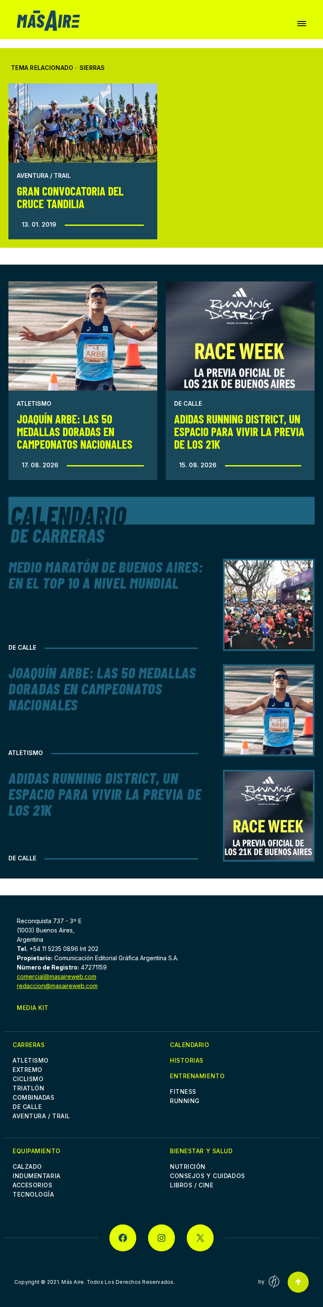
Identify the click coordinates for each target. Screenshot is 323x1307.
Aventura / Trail (44, 175)
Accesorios (33, 1185)
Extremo (27, 1069)
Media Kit (33, 1007)
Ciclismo (28, 1078)
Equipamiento (37, 1150)
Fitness (183, 1091)
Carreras (29, 1044)
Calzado (27, 1166)
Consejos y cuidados (207, 1175)
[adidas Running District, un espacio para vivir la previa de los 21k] (240, 336)
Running (185, 1100)
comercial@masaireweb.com (56, 976)
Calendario (189, 1044)
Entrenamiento (197, 1075)
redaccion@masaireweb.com (57, 985)
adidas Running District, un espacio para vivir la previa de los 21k (239, 431)
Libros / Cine (191, 1185)
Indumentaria (37, 1175)
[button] (301, 23)
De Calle (188, 403)
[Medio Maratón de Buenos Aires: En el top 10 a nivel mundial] (269, 605)
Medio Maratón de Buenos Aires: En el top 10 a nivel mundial (105, 574)
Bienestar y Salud (201, 1150)
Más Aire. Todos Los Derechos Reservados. (118, 1282)
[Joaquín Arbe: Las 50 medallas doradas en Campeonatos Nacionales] (82, 336)
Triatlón (28, 1088)
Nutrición (188, 1166)
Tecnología (33, 1194)
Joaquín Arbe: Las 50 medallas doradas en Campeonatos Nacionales (74, 431)
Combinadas (34, 1097)
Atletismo (34, 403)
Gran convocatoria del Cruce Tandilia (70, 197)
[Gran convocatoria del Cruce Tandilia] (82, 123)
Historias (187, 1060)
